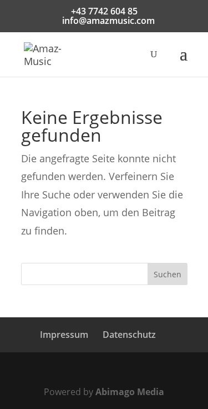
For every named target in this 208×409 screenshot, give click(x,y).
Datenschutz (129, 334)
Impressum (64, 334)
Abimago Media (129, 392)
